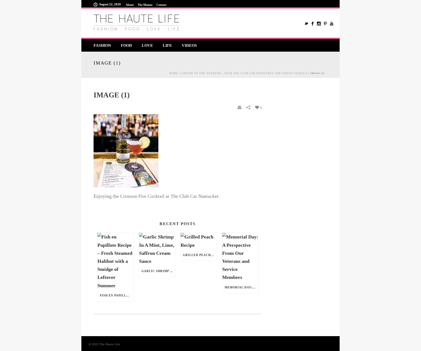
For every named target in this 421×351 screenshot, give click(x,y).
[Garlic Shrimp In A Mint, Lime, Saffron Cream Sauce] (157, 249)
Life (167, 45)
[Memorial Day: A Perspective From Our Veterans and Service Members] (240, 257)
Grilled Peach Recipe (200, 255)
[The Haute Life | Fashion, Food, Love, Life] (137, 23)
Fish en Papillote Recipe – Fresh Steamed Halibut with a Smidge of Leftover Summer (117, 295)
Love (147, 45)
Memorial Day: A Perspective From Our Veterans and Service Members (241, 287)
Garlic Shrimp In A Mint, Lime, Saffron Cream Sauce (158, 271)
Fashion (102, 45)
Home (173, 73)
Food (126, 45)
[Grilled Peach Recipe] (199, 241)
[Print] (239, 107)
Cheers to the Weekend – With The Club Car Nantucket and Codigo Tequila (244, 73)
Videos (189, 45)
